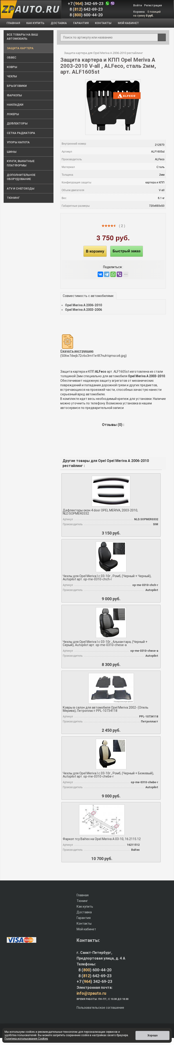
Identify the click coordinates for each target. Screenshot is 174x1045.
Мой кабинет (86, 929)
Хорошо (152, 1035)
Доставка (84, 912)
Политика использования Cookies (26, 1038)
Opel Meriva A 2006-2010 (83, 305)
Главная (83, 895)
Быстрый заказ (126, 251)
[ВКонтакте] (100, 274)
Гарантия (84, 918)
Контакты (84, 923)
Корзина (139, 11)
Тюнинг (82, 901)
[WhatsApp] (113, 274)
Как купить (85, 906)
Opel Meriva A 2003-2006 (83, 309)
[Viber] (119, 274)
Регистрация (153, 5)
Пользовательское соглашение (100, 1007)
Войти (137, 5)
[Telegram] (106, 274)
